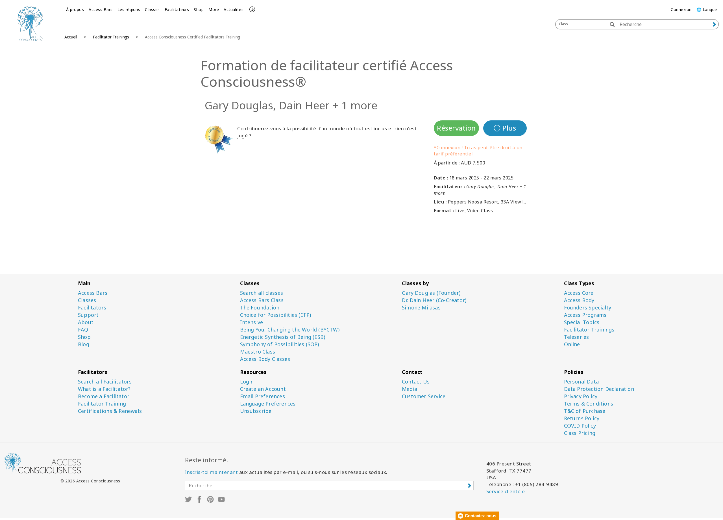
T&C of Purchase (585, 411)
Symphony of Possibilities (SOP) (279, 344)
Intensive (251, 322)
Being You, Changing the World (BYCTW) (289, 330)
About (85, 322)
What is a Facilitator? (104, 389)
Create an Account (263, 389)
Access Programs (585, 315)
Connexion (681, 9)
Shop (199, 9)
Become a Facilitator (103, 396)
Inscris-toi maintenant (211, 472)
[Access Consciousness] (30, 23)
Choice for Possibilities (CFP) (275, 315)
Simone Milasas (421, 308)
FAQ (83, 330)
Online (572, 344)
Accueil (70, 37)
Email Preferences (262, 396)
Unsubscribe (256, 411)
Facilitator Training (102, 404)
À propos (75, 9)
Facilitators (92, 308)
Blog (83, 344)
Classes (152, 9)
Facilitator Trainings (111, 37)
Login (247, 382)
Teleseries (576, 337)
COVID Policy (580, 426)
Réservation (456, 128)
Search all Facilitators (105, 382)
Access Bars (101, 9)
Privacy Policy (581, 396)
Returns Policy (582, 418)
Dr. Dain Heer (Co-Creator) (434, 300)
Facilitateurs (177, 9)
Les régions (128, 9)
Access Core (579, 293)
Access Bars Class (262, 300)
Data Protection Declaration (599, 389)
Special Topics (582, 322)
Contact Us (416, 382)
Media (409, 389)
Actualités (233, 9)
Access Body (579, 300)
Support (88, 315)
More (213, 9)
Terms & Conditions (588, 404)
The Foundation (260, 308)
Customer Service (423, 396)
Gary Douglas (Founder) (431, 293)
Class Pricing (580, 433)
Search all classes (261, 293)
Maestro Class (257, 352)
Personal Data (581, 382)
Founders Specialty (587, 308)
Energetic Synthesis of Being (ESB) (282, 337)
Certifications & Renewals (110, 411)
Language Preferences (268, 404)
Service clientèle (505, 491)
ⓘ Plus (505, 128)
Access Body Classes (265, 359)
